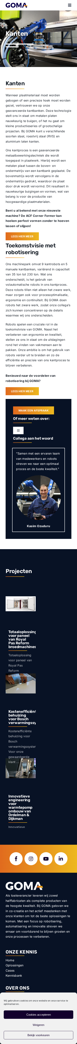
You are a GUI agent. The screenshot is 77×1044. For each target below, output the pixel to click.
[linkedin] (60, 858)
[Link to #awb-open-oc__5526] (69, 5)
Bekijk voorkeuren (38, 1035)
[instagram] (31, 858)
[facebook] (16, 858)
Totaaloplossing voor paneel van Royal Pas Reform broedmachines (22, 639)
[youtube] (46, 858)
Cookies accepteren (38, 1014)
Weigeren (38, 1024)
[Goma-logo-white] (24, 883)
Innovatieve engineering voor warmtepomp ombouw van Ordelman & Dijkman (20, 807)
